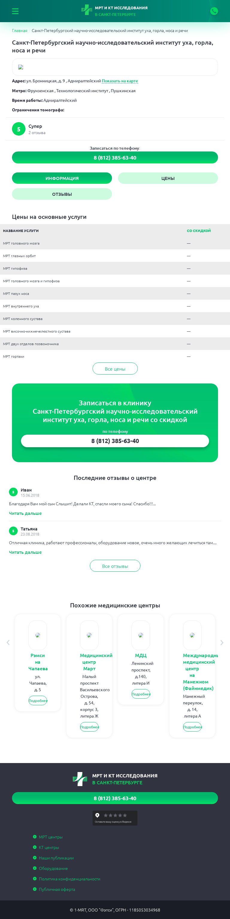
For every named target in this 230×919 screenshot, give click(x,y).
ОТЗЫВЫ (62, 194)
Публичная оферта (57, 889)
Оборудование (53, 868)
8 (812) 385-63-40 (214, 11)
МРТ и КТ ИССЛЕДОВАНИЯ (121, 11)
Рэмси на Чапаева (37, 661)
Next (222, 642)
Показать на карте (120, 81)
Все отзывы (115, 565)
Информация (62, 178)
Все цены (115, 368)
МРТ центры (51, 837)
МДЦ (140, 655)
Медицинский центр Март (89, 661)
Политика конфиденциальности (69, 879)
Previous (8, 642)
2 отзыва (37, 132)
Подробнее (38, 700)
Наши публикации (56, 858)
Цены (168, 178)
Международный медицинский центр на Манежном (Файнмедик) (192, 671)
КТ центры (49, 847)
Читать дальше (25, 513)
